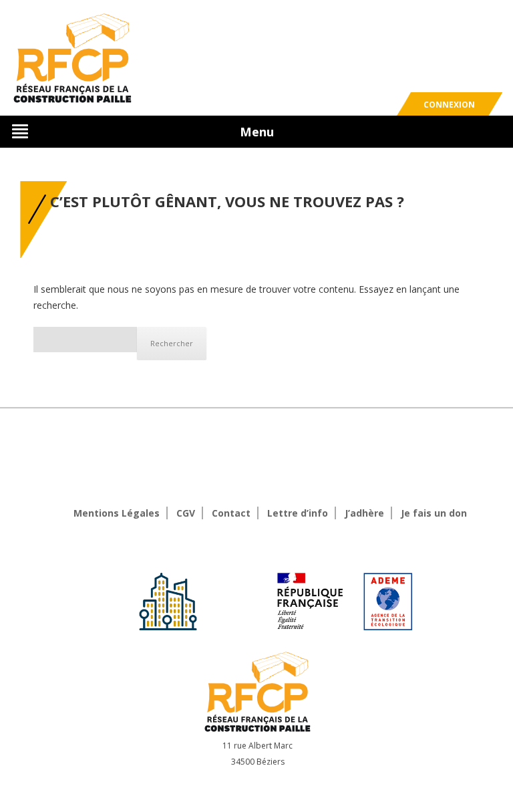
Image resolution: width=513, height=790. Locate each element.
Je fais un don (434, 513)
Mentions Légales (116, 513)
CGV (185, 513)
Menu (257, 132)
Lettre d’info (297, 513)
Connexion (449, 104)
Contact (231, 513)
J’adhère (364, 513)
